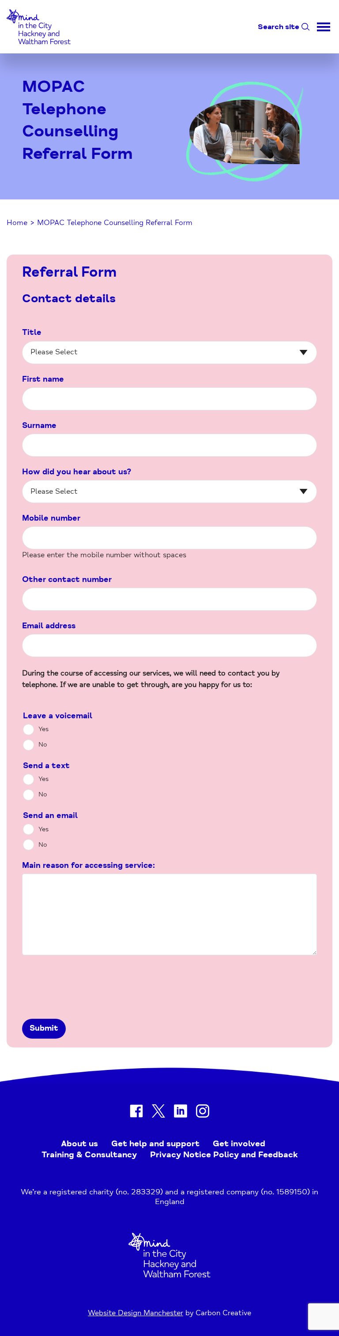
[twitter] (158, 1112)
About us (79, 1143)
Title (31, 332)
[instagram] (202, 1112)
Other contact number (67, 579)
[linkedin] (180, 1112)
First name (43, 379)
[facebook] (136, 1112)
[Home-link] (39, 46)
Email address (48, 625)
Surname (39, 425)
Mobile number (51, 518)
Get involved (239, 1143)
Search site (278, 26)
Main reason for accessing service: (88, 865)
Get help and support (155, 1143)
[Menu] (323, 26)
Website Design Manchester (135, 1312)
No (42, 744)
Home (17, 222)
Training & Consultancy (89, 1154)
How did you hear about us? (76, 472)
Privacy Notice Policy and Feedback (224, 1154)
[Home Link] (169, 1275)
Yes (43, 729)
